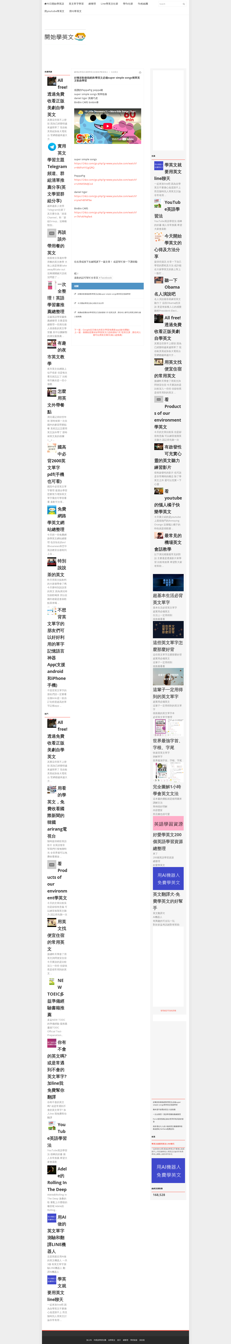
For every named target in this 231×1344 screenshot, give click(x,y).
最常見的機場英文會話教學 (168, 542)
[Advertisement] (137, 44)
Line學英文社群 (109, 3)
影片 (119, 1340)
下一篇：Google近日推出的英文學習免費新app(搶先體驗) (101, 330)
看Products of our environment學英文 (167, 413)
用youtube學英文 (54, 11)
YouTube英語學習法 (167, 209)
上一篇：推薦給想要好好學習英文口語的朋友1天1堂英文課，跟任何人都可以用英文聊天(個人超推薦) (107, 333)
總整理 (92, 3)
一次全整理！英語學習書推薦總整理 (56, 297)
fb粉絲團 (143, 3)
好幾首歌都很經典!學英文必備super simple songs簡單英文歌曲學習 (104, 294)
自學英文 (111, 1340)
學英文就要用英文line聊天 (168, 171)
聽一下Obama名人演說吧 (167, 287)
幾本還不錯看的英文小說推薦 (164, 1109)
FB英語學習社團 (100, 1340)
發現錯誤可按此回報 (168, 1010)
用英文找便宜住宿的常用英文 (56, 935)
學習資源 (133, 1340)
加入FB (89, 1340)
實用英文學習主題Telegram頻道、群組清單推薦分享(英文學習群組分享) (57, 173)
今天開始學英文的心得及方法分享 (91, 303)
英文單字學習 (76, 3)
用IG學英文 (75, 11)
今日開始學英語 (55, 3)
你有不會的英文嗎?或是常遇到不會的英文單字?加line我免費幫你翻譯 (57, 1069)
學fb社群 (128, 3)
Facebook (106, 277)
